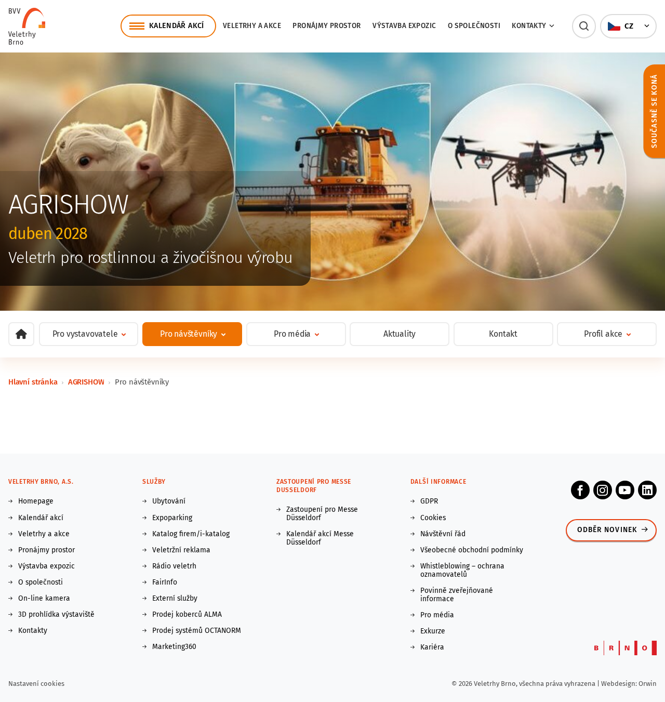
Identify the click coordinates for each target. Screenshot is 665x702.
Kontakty (32, 631)
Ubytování (168, 501)
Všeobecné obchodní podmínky (471, 550)
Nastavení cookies (36, 683)
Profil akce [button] (603, 334)
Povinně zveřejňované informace (456, 595)
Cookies (433, 518)
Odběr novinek (607, 529)
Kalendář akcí (40, 518)
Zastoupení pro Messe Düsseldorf (322, 514)
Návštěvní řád (443, 534)
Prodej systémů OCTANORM (196, 631)
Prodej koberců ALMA (187, 615)
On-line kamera (44, 598)
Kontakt (503, 334)
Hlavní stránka (33, 382)
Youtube (625, 490)
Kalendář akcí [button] (176, 25)
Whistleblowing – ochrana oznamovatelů (462, 570)
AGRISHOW (86, 382)
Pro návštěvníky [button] (188, 334)
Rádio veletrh (174, 566)
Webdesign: (620, 683)
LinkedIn (647, 490)
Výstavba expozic (404, 25)
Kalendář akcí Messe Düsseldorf (320, 538)
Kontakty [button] (529, 25)
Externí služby (174, 598)
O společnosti (474, 25)
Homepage (36, 501)
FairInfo (164, 582)
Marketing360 (174, 647)
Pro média (437, 615)
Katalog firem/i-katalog (191, 534)
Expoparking (172, 518)
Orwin (648, 683)
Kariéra (432, 647)
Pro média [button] (292, 334)
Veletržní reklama (181, 550)
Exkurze (432, 631)
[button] (584, 26)
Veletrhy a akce (252, 25)
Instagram (602, 490)
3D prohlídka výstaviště (56, 615)
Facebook (580, 490)
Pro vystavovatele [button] (85, 334)
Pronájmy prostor (326, 25)
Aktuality (399, 334)
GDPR (429, 501)
